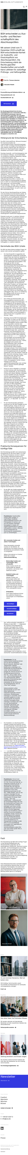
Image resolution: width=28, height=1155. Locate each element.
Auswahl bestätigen (12, 608)
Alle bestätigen (10, 603)
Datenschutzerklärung (10, 557)
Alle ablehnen (10, 613)
